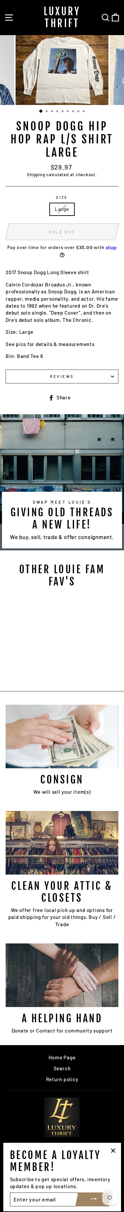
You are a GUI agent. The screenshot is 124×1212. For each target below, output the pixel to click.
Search (62, 1068)
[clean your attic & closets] (62, 843)
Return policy (62, 1079)
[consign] (62, 736)
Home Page (62, 1057)
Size (62, 197)
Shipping (36, 174)
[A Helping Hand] (62, 975)
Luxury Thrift (62, 17)
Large (62, 209)
